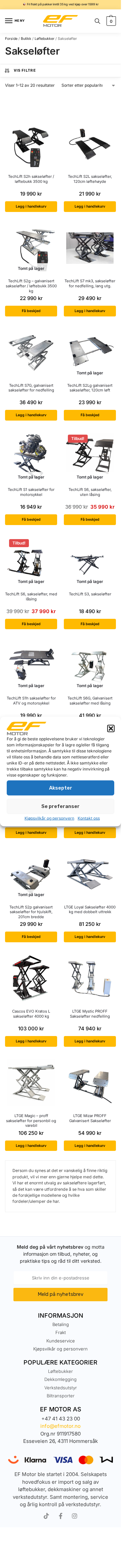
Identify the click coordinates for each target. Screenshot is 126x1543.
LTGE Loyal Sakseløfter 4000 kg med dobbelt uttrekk (90, 909)
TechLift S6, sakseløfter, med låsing (31, 596)
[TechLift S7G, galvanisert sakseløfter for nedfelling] (31, 352)
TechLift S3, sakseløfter (90, 594)
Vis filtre (25, 70)
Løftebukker (44, 38)
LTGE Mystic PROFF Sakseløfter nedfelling (90, 1014)
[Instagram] (75, 1516)
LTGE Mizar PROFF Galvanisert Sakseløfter (90, 1118)
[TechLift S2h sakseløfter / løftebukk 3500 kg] (31, 143)
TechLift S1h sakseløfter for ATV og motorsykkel (31, 701)
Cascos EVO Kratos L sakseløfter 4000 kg (31, 1014)
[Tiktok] (46, 1516)
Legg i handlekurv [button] (31, 206)
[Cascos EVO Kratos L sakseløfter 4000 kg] (31, 978)
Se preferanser (60, 806)
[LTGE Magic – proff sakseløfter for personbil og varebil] (31, 1083)
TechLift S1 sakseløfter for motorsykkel (31, 492)
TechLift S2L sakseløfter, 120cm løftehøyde (90, 179)
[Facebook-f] (60, 1516)
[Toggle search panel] (97, 21)
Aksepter (60, 788)
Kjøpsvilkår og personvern (49, 817)
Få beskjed (31, 311)
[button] (111, 728)
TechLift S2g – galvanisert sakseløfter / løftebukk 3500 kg (31, 286)
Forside (11, 38)
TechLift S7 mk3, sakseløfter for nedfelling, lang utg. (90, 283)
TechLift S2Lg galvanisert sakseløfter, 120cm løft (90, 388)
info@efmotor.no (60, 1426)
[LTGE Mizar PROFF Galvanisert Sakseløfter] (90, 1083)
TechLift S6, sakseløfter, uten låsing (90, 492)
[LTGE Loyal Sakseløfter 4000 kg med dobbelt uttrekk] (90, 874)
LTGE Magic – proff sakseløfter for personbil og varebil (31, 1120)
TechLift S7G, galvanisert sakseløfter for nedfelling (31, 388)
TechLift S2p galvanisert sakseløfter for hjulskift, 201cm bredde (31, 912)
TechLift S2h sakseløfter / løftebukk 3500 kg (31, 179)
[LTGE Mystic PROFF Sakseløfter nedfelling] (90, 978)
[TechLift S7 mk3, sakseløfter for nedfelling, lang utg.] (90, 248)
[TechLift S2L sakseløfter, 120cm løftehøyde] (90, 143)
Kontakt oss (89, 817)
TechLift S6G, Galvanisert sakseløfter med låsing (90, 701)
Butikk (26, 38)
